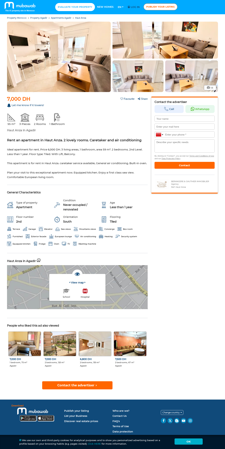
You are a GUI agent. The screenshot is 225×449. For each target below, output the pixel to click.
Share (144, 98)
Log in (135, 7)
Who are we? (120, 410)
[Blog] (176, 420)
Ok (189, 441)
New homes (105, 6)
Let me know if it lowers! (28, 105)
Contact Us (119, 416)
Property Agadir (39, 18)
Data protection (122, 431)
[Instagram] (190, 420)
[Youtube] (183, 420)
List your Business (75, 416)
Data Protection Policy (171, 158)
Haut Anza (80, 18)
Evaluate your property (75, 6)
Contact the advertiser (76, 385)
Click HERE (94, 443)
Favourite (129, 98)
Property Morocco (17, 18)
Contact (184, 165)
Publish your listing (160, 6)
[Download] (37, 413)
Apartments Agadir (61, 18)
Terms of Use (120, 426)
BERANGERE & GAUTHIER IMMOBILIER (190, 181)
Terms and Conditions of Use (201, 156)
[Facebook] (163, 420)
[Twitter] (170, 420)
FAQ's (116, 421)
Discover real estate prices (81, 421)
